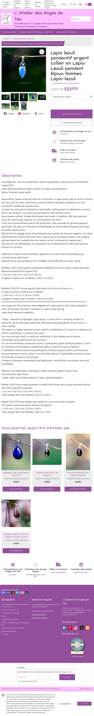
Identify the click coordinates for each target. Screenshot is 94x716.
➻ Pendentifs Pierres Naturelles (65, 83)
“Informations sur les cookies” (20, 710)
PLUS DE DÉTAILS (16, 489)
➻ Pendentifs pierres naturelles (23, 39)
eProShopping (55, 689)
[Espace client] (80, 4)
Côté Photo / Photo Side (10, 613)
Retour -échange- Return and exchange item (15, 624)
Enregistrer (26, 113)
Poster (41, 113)
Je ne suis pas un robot (29, 681)
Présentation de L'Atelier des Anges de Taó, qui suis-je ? (15, 605)
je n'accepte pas (64, 704)
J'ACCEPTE (84, 704)
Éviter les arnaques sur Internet (13, 628)
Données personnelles (10, 619)
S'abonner (67, 677)
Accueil (6, 39)
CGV (4, 616)
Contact (63, 4)
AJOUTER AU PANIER (71, 114)
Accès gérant (86, 689)
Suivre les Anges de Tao (10, 610)
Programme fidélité (9, 631)
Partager (10, 113)
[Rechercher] (90, 19)
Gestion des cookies (39, 614)
